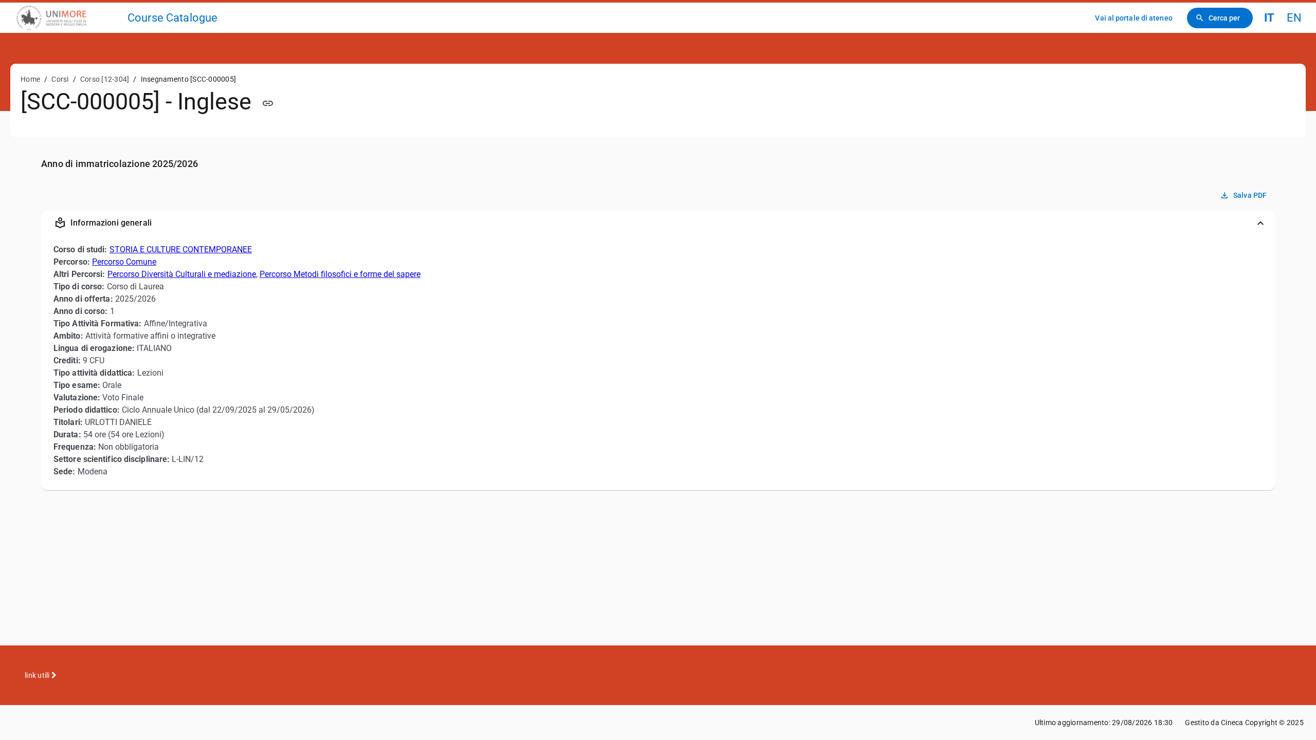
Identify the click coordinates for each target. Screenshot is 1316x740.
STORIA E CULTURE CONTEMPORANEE (180, 249)
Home (30, 79)
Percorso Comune (124, 262)
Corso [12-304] (105, 79)
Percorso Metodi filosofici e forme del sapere (340, 274)
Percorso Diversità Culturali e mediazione (181, 274)
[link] (67, 18)
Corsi (59, 79)
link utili (38, 675)
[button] (658, 223)
